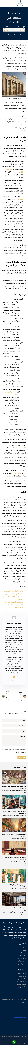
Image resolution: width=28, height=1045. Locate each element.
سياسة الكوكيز (22, 987)
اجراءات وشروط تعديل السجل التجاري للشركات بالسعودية (14, 835)
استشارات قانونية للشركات (9, 28)
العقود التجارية (19, 199)
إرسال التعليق (22, 757)
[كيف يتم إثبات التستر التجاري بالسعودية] (14, 848)
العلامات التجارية (17, 912)
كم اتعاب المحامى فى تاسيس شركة (13, 591)
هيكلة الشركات (6, 30)
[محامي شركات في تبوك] (14, 899)
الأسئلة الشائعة (22, 973)
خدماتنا (24, 950)
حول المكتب (23, 953)
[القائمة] (3, 3)
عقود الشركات (14, 30)
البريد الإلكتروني (21, 725)
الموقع (23, 731)
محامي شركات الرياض (20, 28)
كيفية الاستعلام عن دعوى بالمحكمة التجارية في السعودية (14, 812)
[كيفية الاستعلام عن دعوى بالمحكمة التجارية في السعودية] (14, 802)
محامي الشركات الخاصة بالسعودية (14, 594)
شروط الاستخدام (22, 1042)
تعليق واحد (24, 865)
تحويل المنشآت (22, 961)
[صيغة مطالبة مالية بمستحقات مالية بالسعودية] (14, 777)
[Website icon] (14, 677)
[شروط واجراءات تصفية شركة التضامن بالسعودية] (14, 876)
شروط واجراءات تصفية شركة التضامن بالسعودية (16, 886)
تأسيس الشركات (21, 30)
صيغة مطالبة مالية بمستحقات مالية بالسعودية (14, 786)
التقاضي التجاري (12, 790)
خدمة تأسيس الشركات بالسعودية (14, 602)
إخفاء (18, 116)
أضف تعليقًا (22, 736)
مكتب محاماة (17, 473)
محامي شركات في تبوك (20, 908)
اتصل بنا (24, 989)
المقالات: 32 (14, 680)
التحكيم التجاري (12, 861)
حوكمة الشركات (19, 914)
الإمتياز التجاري (22, 958)
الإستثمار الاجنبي (21, 984)
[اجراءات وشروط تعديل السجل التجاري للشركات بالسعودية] (14, 825)
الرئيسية (24, 947)
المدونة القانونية (22, 955)
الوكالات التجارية (22, 979)
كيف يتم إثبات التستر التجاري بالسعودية (15, 857)
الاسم (23, 720)
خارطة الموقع (22, 976)
